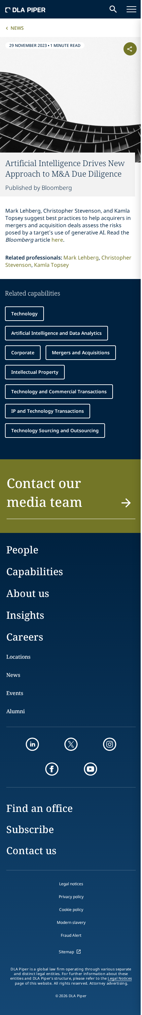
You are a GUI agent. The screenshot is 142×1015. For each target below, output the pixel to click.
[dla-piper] (25, 9)
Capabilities (34, 571)
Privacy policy (71, 896)
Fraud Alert (71, 935)
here (57, 239)
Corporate (22, 352)
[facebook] (51, 769)
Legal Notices (120, 978)
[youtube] (90, 769)
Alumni (15, 711)
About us (27, 593)
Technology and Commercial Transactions (59, 391)
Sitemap (66, 952)
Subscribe (30, 829)
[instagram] (109, 744)
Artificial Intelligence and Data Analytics (56, 333)
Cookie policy (71, 909)
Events (14, 693)
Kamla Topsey (51, 264)
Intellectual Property (34, 372)
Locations (18, 656)
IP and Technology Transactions (47, 411)
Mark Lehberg (81, 257)
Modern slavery (71, 922)
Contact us (31, 850)
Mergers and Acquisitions (81, 352)
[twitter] (71, 744)
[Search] (113, 9)
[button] (71, 496)
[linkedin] (32, 744)
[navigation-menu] (131, 9)
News (17, 28)
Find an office (39, 808)
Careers (24, 637)
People (22, 549)
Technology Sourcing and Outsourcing (55, 430)
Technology (24, 313)
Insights (25, 615)
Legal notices (71, 884)
